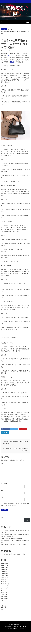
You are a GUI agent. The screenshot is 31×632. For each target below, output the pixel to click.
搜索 (2, 517)
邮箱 (2, 490)
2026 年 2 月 (4, 575)
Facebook (6, 429)
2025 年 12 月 (5, 580)
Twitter (14, 429)
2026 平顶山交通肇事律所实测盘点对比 (11, 538)
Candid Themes (19, 628)
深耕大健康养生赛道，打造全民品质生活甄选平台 (14, 545)
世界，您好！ (22, 554)
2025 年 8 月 (4, 588)
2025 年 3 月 (4, 598)
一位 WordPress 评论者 (8, 554)
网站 (2, 497)
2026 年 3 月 (4, 573)
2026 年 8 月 (4, 563)
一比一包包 (10, 55)
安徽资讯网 (15, 11)
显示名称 (4, 484)
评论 (2, 464)
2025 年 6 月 (4, 592)
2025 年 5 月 (4, 594)
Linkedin (5, 432)
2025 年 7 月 (4, 590)
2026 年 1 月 (4, 577)
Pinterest (23, 429)
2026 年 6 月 (4, 567)
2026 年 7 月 (4, 565)
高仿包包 (12, 62)
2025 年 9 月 (4, 586)
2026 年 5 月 (4, 569)
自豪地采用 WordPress (11, 626)
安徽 (2, 609)
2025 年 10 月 (5, 584)
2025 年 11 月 (5, 582)
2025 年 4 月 (4, 596)
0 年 (2, 600)
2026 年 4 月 (4, 571)
